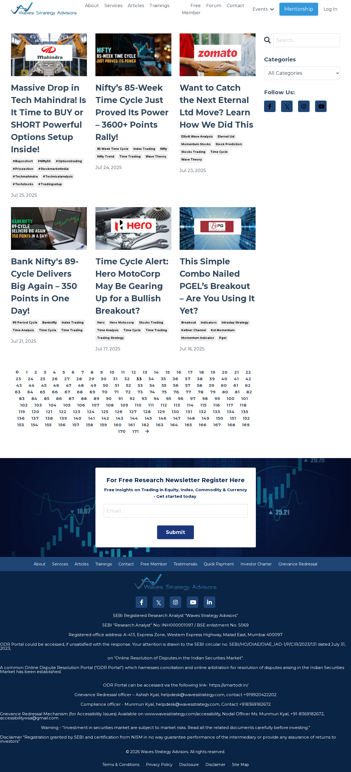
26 (55, 378)
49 (93, 385)
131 (189, 411)
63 (18, 391)
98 (205, 398)
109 (124, 405)
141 (91, 418)
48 (81, 385)
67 (67, 391)
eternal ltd (226, 136)
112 (163, 405)
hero (101, 322)
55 (164, 385)
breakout (188, 322)
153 (20, 424)
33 (139, 378)
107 (95, 405)
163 (159, 424)
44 (32, 385)
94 (156, 398)
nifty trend (105, 156)
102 (24, 405)
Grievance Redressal (297, 564)
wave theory (156, 156)
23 (18, 378)
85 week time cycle (112, 149)
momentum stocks (196, 144)
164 (174, 424)
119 (21, 411)
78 (200, 391)
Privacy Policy (159, 764)
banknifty (49, 322)
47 (68, 385)
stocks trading (193, 152)
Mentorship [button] (298, 9)
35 (163, 378)
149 (205, 418)
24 (30, 378)
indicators (209, 322)
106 (81, 405)
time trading (130, 156)
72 (128, 391)
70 (104, 391)
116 (216, 405)
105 (66, 405)
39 (212, 378)
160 (117, 424)
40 (224, 378)
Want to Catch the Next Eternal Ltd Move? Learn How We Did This (216, 106)
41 (236, 378)
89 (96, 398)
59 (211, 385)
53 (140, 385)
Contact (235, 5)
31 (115, 378)
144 (134, 418)
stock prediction (229, 144)
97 (193, 398)
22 (248, 372)
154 (34, 424)
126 (119, 411)
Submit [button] (175, 532)
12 (133, 372)
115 (203, 405)
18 (201, 372)
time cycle (219, 152)
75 (164, 391)
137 (35, 418)
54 (152, 385)
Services (113, 5)
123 (76, 411)
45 (44, 385)
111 (151, 405)
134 (230, 411)
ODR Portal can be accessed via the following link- (155, 685)
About (92, 5)
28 (79, 378)
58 (199, 385)
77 (188, 391)
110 (138, 405)
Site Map (240, 764)
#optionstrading (69, 161)
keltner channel (193, 330)
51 (117, 385)
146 (162, 418)
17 (190, 372)
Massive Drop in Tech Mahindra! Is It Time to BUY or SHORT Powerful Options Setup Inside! (48, 119)
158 (89, 424)
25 (42, 378)
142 (105, 418)
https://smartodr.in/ (228, 685)
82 (249, 391)
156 (62, 424)
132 (202, 411)
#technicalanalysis (58, 176)
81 (237, 391)
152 (246, 418)
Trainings (159, 5)
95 (168, 398)
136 (21, 418)
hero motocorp (122, 322)
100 (230, 398)
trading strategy (110, 338)
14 (156, 372)
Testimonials (185, 564)
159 (103, 424)
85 (46, 398)
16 (178, 372)
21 (236, 372)
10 (111, 372)
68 (80, 391)
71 (116, 391)
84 (34, 398)
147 (176, 418)
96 (180, 398)
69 (92, 391)
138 (49, 418)
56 (176, 385)
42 (248, 378)
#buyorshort (23, 161)
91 (120, 398)
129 (161, 411)
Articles (136, 5)
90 (109, 398)
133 (216, 411)
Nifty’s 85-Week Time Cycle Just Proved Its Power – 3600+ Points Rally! (132, 112)
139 (63, 418)
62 (248, 385)
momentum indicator (197, 338)
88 (84, 398)
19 (213, 372)
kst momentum (222, 330)
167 (217, 424)
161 (131, 424)
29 (91, 378)
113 (177, 405)
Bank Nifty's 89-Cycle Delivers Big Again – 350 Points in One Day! (45, 286)
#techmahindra (25, 176)
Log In (330, 9)
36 (175, 378)
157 (75, 424)
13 (145, 372)
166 (202, 424)
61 (235, 385)
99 (217, 398)
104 (52, 405)
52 (128, 385)
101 (244, 398)
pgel (222, 338)
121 (49, 411)
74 (152, 391)
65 (42, 391)
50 (105, 385)
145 (148, 418)
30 (103, 378)
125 (104, 411)
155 (48, 424)
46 (56, 385)
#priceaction (23, 169)
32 (127, 378)
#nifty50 (44, 161)
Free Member (191, 9)
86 (59, 398)
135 (244, 411)
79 (213, 391)
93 (144, 398)
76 (176, 391)
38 (200, 378)
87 (71, 398)
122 (62, 411)
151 (233, 418)
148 (191, 418)
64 (30, 391)
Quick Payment (219, 564)
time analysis (23, 330)
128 (147, 411)
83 (22, 398)
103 (38, 405)
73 (140, 391)
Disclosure (189, 764)
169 (246, 424)
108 (110, 405)
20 (225, 372)
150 (219, 418)
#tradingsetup (50, 184)
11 (123, 372)
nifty (163, 149)
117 (230, 405)
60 (224, 385)
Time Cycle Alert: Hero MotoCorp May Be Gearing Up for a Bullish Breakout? (131, 286)
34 (151, 378)
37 (187, 378)
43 (19, 385)
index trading (144, 149)
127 (133, 411)
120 (35, 411)
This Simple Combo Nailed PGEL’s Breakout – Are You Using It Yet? (217, 286)
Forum (213, 5)
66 (55, 391)
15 (167, 372)
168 (231, 424)
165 (188, 424)
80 (225, 391)
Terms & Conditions (120, 764)
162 (145, 424)
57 (187, 385)
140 (77, 418)
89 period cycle (25, 322)
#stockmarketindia (53, 169)
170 (122, 431)
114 (190, 405)
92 (132, 398)
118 (243, 405)
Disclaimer (215, 764)
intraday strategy (235, 322)
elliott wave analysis (197, 136)
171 (135, 431)
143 (119, 418)
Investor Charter (256, 564)
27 (67, 378)
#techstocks (23, 184)
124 (91, 411)
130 (175, 411)
